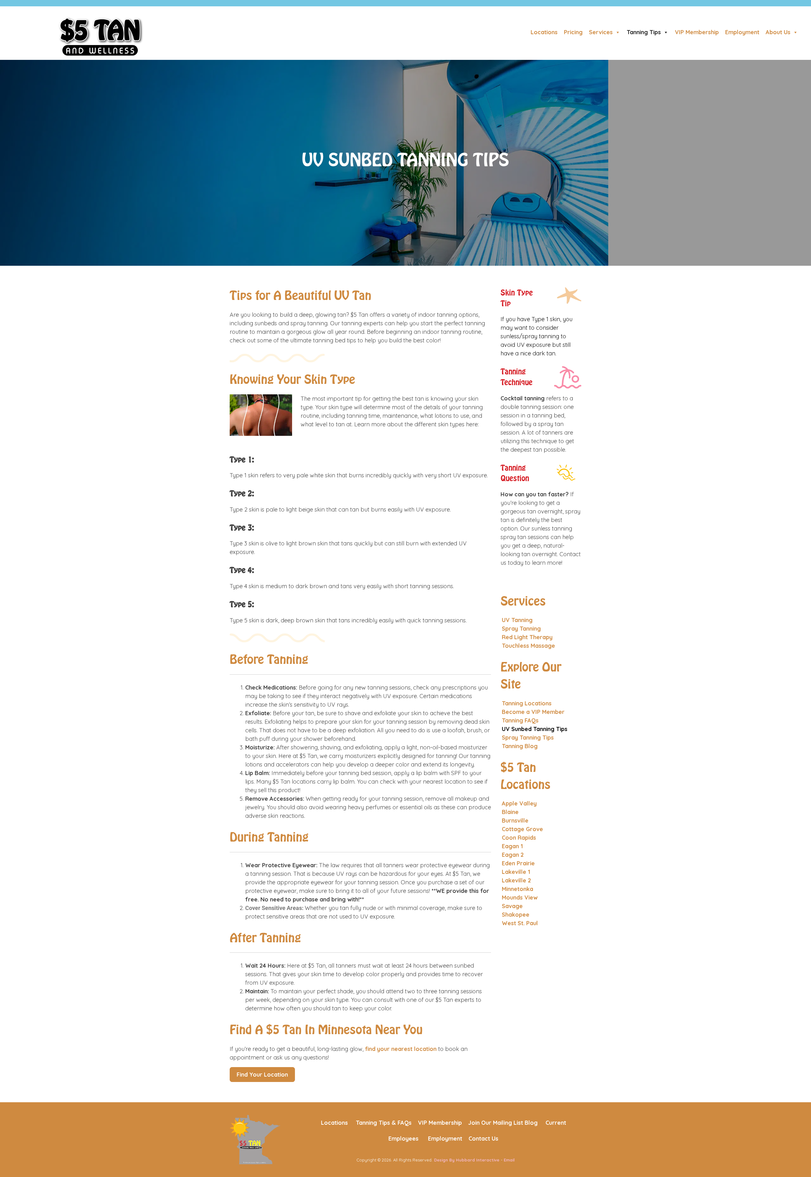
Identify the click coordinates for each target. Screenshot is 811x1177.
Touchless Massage (528, 645)
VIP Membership (697, 32)
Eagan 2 (513, 854)
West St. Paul (520, 923)
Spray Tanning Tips (528, 737)
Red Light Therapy (527, 637)
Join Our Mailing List (495, 1122)
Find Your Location (262, 1074)
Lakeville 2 (516, 880)
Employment (742, 32)
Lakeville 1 (516, 871)
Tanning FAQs (520, 720)
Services (601, 32)
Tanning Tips (644, 32)
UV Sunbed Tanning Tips (534, 729)
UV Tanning (517, 620)
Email (509, 1159)
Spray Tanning (521, 628)
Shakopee (515, 914)
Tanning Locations (527, 703)
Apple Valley (519, 803)
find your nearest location (401, 1049)
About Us (778, 32)
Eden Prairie (518, 863)
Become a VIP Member (533, 712)
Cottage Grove (522, 829)
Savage (512, 906)
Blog (531, 1122)
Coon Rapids (519, 837)
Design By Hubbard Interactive (466, 1159)
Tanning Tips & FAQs (384, 1122)
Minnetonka (517, 889)
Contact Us (483, 1138)
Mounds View (520, 897)
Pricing (573, 32)
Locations (544, 32)
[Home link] (255, 1139)
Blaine (510, 812)
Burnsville (515, 820)
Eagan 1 (512, 846)
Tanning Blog (520, 746)
